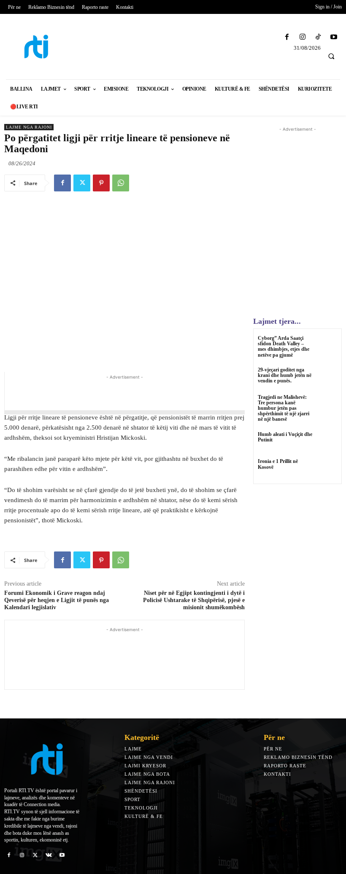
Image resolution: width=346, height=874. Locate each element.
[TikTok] (318, 37)
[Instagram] (302, 37)
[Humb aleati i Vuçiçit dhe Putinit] (326, 442)
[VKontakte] (49, 854)
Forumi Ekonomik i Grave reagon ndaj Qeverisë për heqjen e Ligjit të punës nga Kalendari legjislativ (56, 600)
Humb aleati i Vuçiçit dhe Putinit (285, 437)
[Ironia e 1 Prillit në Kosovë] (326, 469)
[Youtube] (334, 37)
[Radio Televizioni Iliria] (43, 47)
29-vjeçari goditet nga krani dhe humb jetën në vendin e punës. (284, 375)
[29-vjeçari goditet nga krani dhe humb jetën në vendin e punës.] (326, 377)
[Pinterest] (101, 183)
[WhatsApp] (120, 183)
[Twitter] (81, 183)
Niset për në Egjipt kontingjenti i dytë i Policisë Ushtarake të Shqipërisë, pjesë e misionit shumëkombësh (194, 600)
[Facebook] (286, 37)
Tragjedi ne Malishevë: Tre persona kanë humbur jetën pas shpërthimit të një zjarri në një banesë (283, 408)
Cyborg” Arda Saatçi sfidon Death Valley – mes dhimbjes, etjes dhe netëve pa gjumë (283, 346)
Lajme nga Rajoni (29, 127)
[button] (331, 56)
